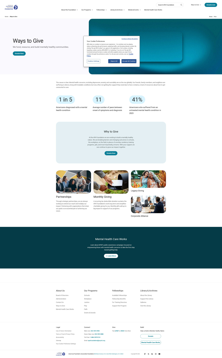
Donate (150, 336)
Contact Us (60, 302)
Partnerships (63, 196)
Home (6, 16)
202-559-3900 (95, 331)
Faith (85, 309)
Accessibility (60, 337)
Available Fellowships (119, 295)
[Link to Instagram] (155, 354)
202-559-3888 (99, 334)
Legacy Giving (137, 190)
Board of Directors (62, 295)
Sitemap (58, 340)
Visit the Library (145, 306)
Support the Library (146, 299)
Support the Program (119, 306)
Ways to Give (60, 306)
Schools (87, 295)
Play (85, 306)
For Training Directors (119, 302)
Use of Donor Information (63, 331)
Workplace (87, 299)
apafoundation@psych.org (96, 340)
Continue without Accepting (130, 39)
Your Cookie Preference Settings (66, 344)
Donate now (211, 5)
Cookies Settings (93, 61)
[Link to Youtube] (159, 354)
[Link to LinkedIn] (152, 354)
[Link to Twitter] (148, 354)
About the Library (146, 295)
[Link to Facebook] (144, 354)
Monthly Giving (102, 196)
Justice (86, 302)
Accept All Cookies (129, 61)
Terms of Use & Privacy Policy (65, 334)
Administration (61, 299)
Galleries (143, 302)
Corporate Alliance (139, 216)
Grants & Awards (90, 313)
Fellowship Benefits (119, 299)
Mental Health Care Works (65, 309)
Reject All (114, 61)
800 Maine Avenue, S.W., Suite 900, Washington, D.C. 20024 (96, 354)
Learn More (112, 256)
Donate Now (19, 53)
